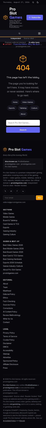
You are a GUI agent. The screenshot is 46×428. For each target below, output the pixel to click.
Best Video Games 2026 (13, 245)
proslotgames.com (10, 273)
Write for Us (8, 319)
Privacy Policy (9, 333)
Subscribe (36, 17)
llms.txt (22, 421)
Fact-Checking (9, 301)
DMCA (5, 347)
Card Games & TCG (11, 224)
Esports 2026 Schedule (12, 263)
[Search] (33, 2)
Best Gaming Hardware (12, 259)
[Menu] (39, 33)
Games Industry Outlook (13, 266)
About (23, 114)
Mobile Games (9, 217)
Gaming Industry (9, 231)
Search (23, 130)
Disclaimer (7, 343)
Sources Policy (9, 305)
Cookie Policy (8, 340)
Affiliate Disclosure (10, 364)
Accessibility (8, 350)
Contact (6, 322)
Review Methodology (11, 315)
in (11, 191)
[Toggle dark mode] (37, 2)
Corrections (8, 308)
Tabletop (23, 108)
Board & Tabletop (10, 220)
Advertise (7, 357)
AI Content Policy (10, 312)
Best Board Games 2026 (13, 252)
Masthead (7, 291)
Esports (12, 108)
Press (5, 368)
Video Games (27, 102)
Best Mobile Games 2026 (13, 249)
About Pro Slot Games (12, 270)
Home (15, 102)
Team (5, 287)
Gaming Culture (9, 234)
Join (39, 198)
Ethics (5, 298)
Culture (34, 108)
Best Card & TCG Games (13, 256)
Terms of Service (10, 336)
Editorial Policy (9, 294)
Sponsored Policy (10, 361)
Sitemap (6, 354)
